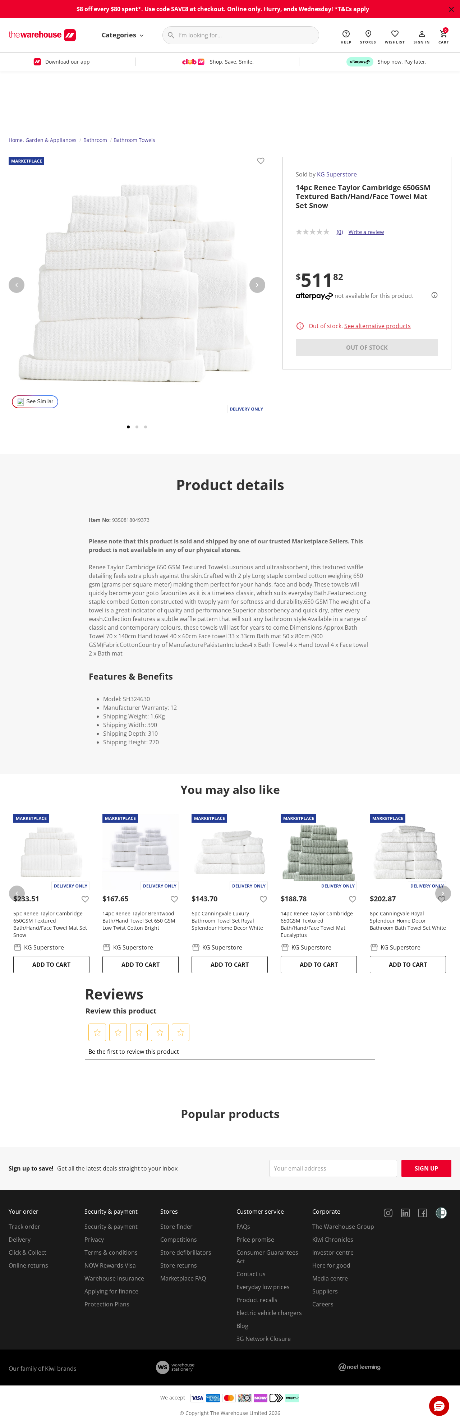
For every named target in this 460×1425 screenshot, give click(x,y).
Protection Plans (106, 1304)
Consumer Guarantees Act (267, 1257)
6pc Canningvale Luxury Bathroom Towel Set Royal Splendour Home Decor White (227, 920)
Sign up (426, 1168)
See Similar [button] (39, 401)
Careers (323, 1304)
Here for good (331, 1265)
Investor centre (333, 1252)
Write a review (366, 231)
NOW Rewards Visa (110, 1265)
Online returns (28, 1265)
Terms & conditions (111, 1252)
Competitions (178, 1240)
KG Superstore (337, 174)
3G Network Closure (263, 1339)
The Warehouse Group (343, 1227)
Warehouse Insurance (114, 1278)
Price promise (255, 1240)
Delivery (20, 1240)
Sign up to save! (31, 1168)
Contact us (251, 1274)
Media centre (330, 1278)
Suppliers (325, 1291)
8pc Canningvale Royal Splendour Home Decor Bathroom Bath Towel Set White (408, 920)
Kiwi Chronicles (332, 1240)
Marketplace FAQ (183, 1278)
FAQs (243, 1227)
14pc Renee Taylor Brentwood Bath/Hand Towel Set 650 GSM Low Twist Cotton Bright (138, 920)
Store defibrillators (185, 1252)
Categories (120, 35)
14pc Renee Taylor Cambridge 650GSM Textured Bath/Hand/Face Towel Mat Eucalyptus (317, 924)
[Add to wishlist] (261, 162)
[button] (422, 36)
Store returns (178, 1265)
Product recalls (256, 1300)
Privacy (94, 1240)
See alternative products (377, 326)
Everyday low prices (263, 1287)
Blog (242, 1326)
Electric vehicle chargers (269, 1313)
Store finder (176, 1227)
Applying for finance (111, 1291)
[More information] (432, 295)
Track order (24, 1227)
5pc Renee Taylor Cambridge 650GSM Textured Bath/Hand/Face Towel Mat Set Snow (50, 924)
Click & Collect (27, 1252)
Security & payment (111, 1227)
